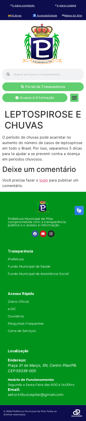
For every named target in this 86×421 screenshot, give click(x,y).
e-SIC (12, 309)
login (43, 180)
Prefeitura (16, 259)
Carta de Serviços (22, 331)
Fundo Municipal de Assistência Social (38, 274)
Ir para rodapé (66, 5)
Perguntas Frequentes (26, 323)
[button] (74, 98)
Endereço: (17, 360)
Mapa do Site (73, 15)
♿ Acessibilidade (45, 15)
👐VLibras (15, 15)
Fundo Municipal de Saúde (29, 266)
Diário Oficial (18, 302)
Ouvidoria (16, 316)
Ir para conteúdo (23, 5)
